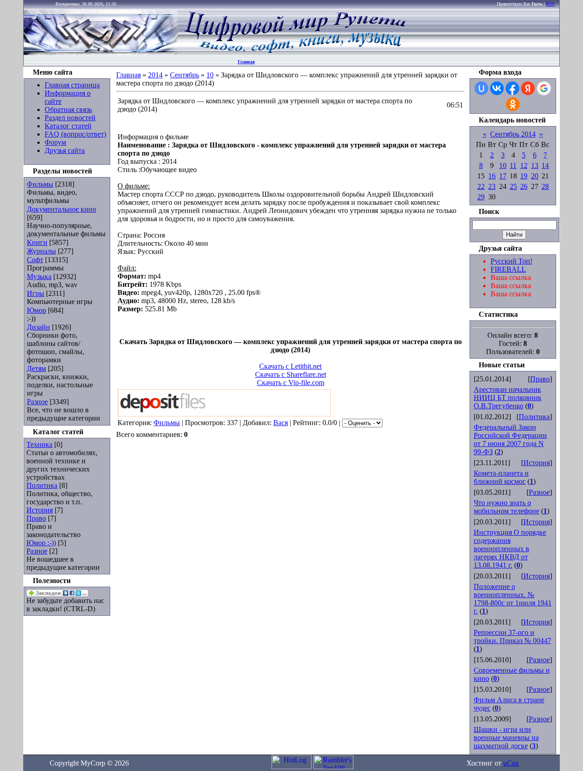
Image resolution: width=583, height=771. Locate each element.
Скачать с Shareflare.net (290, 374)
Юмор (36, 310)
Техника (39, 444)
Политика (41, 485)
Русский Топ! (511, 261)
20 (534, 176)
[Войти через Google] (544, 88)
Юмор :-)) (41, 543)
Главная (246, 61)
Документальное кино (61, 209)
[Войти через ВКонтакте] (497, 88)
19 (523, 176)
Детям (36, 368)
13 (534, 165)
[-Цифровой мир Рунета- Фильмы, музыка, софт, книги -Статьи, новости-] (294, 52)
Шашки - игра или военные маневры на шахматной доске (506, 737)
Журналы (41, 251)
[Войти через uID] (481, 88)
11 (513, 165)
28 (545, 186)
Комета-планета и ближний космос (501, 477)
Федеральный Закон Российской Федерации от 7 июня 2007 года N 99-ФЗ (510, 439)
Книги (37, 242)
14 (545, 165)
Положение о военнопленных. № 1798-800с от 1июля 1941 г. (513, 599)
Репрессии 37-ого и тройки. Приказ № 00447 (512, 636)
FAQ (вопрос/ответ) (75, 134)
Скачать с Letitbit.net (290, 366)
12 (523, 165)
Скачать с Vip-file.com (290, 382)
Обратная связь (68, 109)
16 (492, 176)
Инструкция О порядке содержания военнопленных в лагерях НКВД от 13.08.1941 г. (510, 548)
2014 (155, 75)
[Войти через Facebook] (512, 88)
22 (481, 186)
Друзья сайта (65, 150)
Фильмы (40, 184)
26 (523, 186)
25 (513, 186)
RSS (550, 3)
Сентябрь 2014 (513, 134)
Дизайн (38, 327)
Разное (37, 402)
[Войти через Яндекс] (528, 88)
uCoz (511, 763)
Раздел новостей (70, 118)
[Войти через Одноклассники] (513, 104)
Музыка (39, 276)
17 (502, 176)
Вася (280, 422)
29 (481, 197)
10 (210, 75)
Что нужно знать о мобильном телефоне (506, 507)
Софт (35, 260)
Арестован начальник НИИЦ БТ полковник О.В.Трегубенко (508, 398)
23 (492, 186)
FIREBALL (508, 269)
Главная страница (72, 85)
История (39, 510)
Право (36, 518)
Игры (35, 293)
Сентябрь (184, 75)
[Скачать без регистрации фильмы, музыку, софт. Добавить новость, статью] (101, 52)
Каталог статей (68, 126)
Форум (55, 142)
